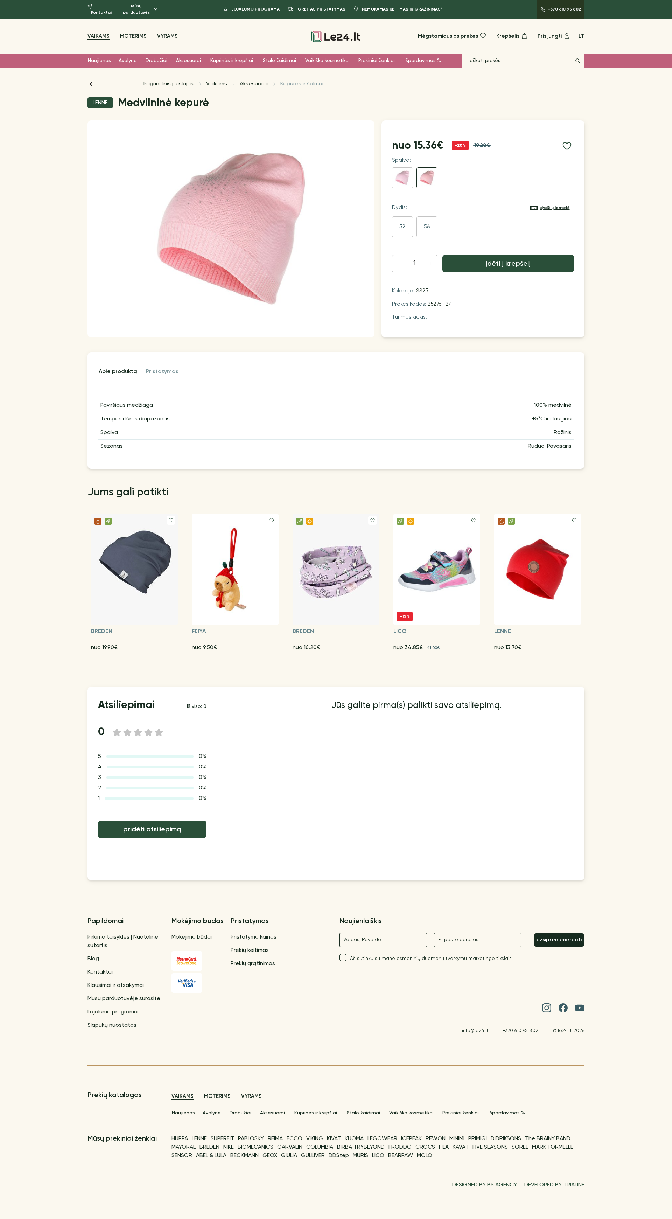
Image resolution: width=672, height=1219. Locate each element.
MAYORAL (184, 1147)
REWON (436, 1139)
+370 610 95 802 (520, 1030)
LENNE (199, 1139)
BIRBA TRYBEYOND (361, 1147)
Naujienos (99, 60)
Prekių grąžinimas (253, 964)
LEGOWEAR (382, 1139)
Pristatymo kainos (253, 937)
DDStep (339, 1155)
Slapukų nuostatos (112, 1025)
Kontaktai (100, 972)
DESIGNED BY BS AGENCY (484, 1185)
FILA (444, 1147)
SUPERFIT (222, 1139)
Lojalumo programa (113, 1012)
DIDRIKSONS (506, 1139)
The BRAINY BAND (547, 1139)
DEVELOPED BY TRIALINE (554, 1185)
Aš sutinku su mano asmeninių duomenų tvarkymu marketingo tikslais (431, 958)
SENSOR (182, 1155)
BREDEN (209, 1147)
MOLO (424, 1155)
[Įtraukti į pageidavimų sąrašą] (567, 146)
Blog (93, 959)
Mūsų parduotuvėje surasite (124, 999)
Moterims (133, 36)
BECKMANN (244, 1155)
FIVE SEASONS (490, 1147)
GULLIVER (313, 1155)
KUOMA (354, 1139)
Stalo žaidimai (279, 60)
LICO (378, 1155)
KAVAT (461, 1147)
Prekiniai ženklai (376, 60)
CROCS (425, 1147)
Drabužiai (156, 60)
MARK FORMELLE (552, 1147)
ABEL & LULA (211, 1155)
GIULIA (289, 1155)
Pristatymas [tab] (162, 372)
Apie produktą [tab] (118, 372)
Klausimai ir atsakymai (116, 985)
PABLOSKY (251, 1139)
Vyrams (167, 36)
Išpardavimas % (423, 60)
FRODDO (400, 1147)
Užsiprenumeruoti (559, 939)
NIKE (228, 1147)
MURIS (360, 1155)
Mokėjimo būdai (192, 937)
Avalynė (128, 60)
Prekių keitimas (250, 950)
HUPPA (180, 1139)
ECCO (294, 1139)
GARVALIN (289, 1147)
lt (581, 36)
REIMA (275, 1139)
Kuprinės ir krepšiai (231, 60)
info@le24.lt (475, 1030)
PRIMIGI (477, 1139)
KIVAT (334, 1139)
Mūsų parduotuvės (136, 9)
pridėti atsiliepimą (152, 829)
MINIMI (456, 1139)
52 (402, 227)
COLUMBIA (319, 1147)
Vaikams (99, 36)
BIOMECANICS (255, 1147)
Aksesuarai (188, 60)
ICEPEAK (411, 1139)
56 (427, 227)
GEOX (269, 1155)
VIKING (314, 1139)
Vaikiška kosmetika (327, 60)
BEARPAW (400, 1155)
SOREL (520, 1147)
